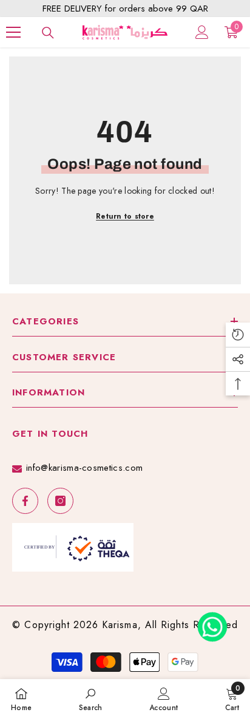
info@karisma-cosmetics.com (84, 467)
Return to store (125, 216)
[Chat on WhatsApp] (212, 623)
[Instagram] (60, 501)
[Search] (48, 33)
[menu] (13, 32)
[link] (91, 699)
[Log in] (202, 32)
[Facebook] (25, 501)
